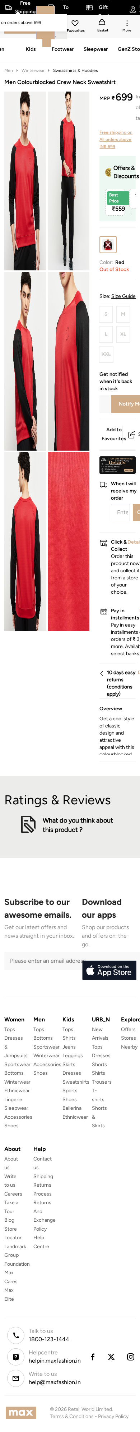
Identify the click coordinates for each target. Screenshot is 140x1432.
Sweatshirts (75, 1082)
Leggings (72, 1056)
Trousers (102, 1082)
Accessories (18, 1117)
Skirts (68, 1064)
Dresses (71, 1073)
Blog (9, 1220)
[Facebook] (92, 1356)
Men (8, 70)
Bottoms (14, 1073)
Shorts (99, 1064)
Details (117, 462)
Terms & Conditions (72, 1416)
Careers (13, 1194)
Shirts (69, 1038)
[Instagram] (131, 1356)
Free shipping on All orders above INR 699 (115, 139)
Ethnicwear (17, 1091)
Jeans (69, 1047)
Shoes (11, 1126)
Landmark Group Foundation (17, 1255)
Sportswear (17, 1064)
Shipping (43, 1176)
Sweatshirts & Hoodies (75, 70)
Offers (128, 1029)
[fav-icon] (75, 24)
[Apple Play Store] (109, 971)
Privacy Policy (113, 1416)
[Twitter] (111, 1356)
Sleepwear (16, 1108)
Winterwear (33, 70)
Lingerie (13, 1100)
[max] (22, 1412)
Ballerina (71, 1108)
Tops (9, 1029)
